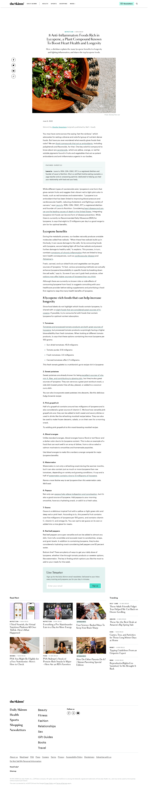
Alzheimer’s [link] (48, 259)
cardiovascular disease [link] (85, 256)
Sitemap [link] (13, 771)
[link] (17, 4)
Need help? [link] (14, 767)
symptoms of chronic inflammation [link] (66, 252)
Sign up (95, 586)
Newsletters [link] (18, 730)
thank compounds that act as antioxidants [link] (74, 143)
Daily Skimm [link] (32, 3)
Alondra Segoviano (59, 127)
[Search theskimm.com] (136, 3)
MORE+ (72, 3)
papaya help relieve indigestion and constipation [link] (75, 494)
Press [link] (38, 757)
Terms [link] (53, 757)
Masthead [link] (24, 757)
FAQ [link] (32, 757)
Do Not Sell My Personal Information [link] (25, 761)
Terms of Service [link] (61, 783)
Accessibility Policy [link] (74, 757)
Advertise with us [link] (103, 757)
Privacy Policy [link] (48, 783)
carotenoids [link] (62, 150)
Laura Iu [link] (59, 205)
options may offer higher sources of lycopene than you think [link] (69, 276)
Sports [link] (54, 3)
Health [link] (45, 3)
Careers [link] (45, 757)
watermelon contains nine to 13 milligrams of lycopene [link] (73, 476)
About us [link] (14, 757)
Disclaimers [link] (89, 757)
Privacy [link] (61, 757)
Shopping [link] (63, 3)
